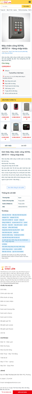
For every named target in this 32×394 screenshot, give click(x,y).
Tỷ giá (10, 387)
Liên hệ (2, 333)
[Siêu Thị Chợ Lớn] (8, 268)
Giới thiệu (8, 145)
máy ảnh (10, 225)
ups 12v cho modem (17, 251)
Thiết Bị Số (3, 358)
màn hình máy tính (7, 232)
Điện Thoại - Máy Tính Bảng (9, 354)
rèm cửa (4, 225)
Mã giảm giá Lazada (6, 325)
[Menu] (30, 2)
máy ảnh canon (18, 225)
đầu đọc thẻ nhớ (6, 215)
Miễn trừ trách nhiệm (6, 301)
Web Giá (2, 389)
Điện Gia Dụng (4, 346)
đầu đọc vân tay (6, 251)
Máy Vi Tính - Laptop (12, 10)
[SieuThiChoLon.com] (7, 2)
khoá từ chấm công (7, 235)
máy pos (4, 227)
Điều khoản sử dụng (6, 297)
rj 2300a (4, 244)
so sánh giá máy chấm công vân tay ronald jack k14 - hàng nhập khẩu (15, 240)
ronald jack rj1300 (19, 235)
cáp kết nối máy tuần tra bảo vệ (10, 237)
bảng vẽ (22, 220)
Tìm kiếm (26, 6)
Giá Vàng (26, 387)
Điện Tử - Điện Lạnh (6, 342)
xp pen (16, 220)
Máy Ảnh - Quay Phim (7, 365)
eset (22, 230)
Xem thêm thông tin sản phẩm (16, 187)
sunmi (25, 225)
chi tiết (23, 145)
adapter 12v (5, 217)
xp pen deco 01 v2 (17, 222)
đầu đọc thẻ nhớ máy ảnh (19, 215)
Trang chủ (2, 10)
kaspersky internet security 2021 (11, 230)
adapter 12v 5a (14, 217)
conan (25, 222)
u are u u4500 (18, 249)
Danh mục (3, 305)
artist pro (15, 232)
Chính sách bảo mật (6, 293)
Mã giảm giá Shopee (6, 329)
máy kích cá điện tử (7, 220)
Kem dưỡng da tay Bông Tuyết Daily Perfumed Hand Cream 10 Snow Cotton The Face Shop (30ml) (15, 256)
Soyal (10, 51)
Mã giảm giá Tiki (5, 321)
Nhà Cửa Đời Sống (6, 350)
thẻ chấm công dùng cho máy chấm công (13, 246)
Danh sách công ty (6, 313)
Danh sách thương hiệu (7, 309)
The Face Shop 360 (18, 387)
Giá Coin (7, 389)
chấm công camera (7, 249)
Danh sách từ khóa (6, 317)
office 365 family (12, 227)
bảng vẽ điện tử (6, 222)
